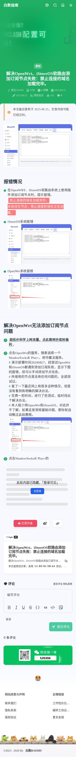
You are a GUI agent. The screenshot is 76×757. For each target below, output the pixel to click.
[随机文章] (47, 5)
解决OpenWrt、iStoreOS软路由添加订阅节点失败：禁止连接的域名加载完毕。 (34, 560)
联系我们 (10, 703)
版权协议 (10, 717)
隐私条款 (10, 710)
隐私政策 (67, 584)
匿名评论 (58, 584)
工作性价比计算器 (62, 703)
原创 (38, 66)
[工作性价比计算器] (38, 678)
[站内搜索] (55, 5)
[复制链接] (58, 523)
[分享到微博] (45, 523)
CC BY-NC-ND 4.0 (45, 566)
